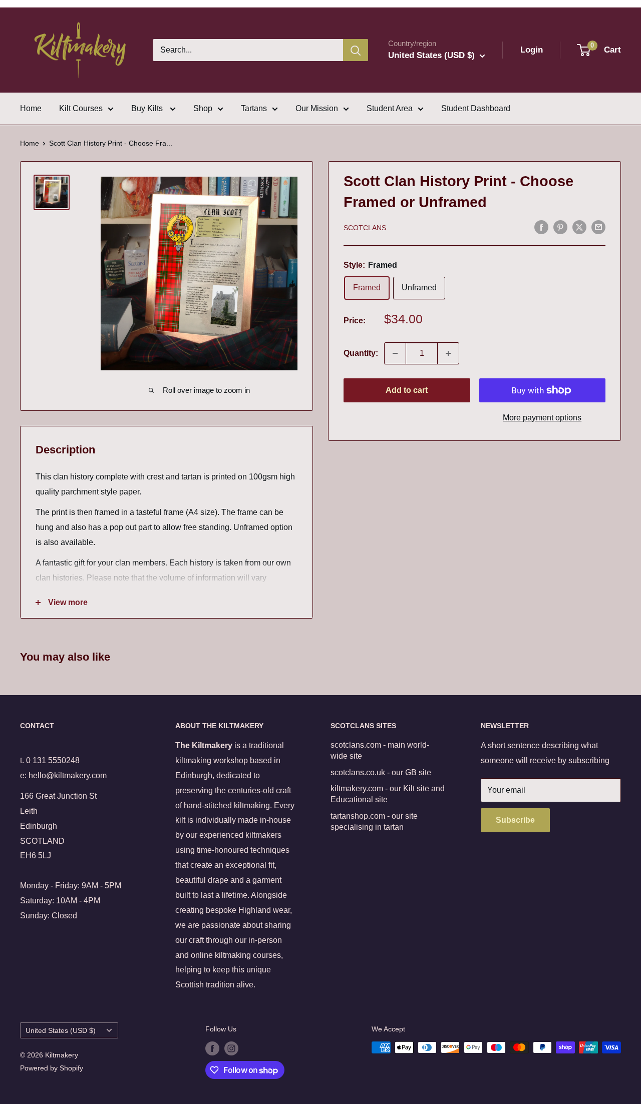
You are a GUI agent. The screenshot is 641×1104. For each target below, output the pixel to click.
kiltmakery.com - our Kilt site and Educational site (388, 794)
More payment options (542, 417)
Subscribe (515, 820)
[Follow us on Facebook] (212, 1048)
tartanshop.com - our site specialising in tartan (374, 821)
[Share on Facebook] (541, 226)
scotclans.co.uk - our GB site (381, 772)
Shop (202, 108)
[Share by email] (598, 226)
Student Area (390, 108)
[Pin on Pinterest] (560, 226)
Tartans (254, 108)
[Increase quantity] (448, 353)
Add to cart (407, 390)
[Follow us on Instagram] (231, 1048)
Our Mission (316, 108)
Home (31, 108)
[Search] (355, 50)
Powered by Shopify (51, 1068)
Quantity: (361, 353)
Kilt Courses (81, 108)
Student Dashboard (475, 108)
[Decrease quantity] (395, 353)
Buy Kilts (148, 108)
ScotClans (365, 228)
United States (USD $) (61, 1030)
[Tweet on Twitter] (579, 226)
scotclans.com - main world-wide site (380, 750)
